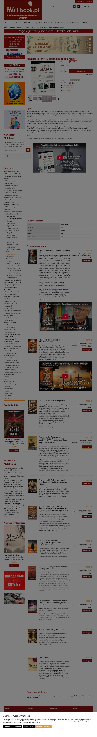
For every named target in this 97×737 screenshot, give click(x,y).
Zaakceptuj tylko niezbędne (12, 726)
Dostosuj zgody (28, 726)
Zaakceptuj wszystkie (43, 726)
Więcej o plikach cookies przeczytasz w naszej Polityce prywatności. (22, 722)
